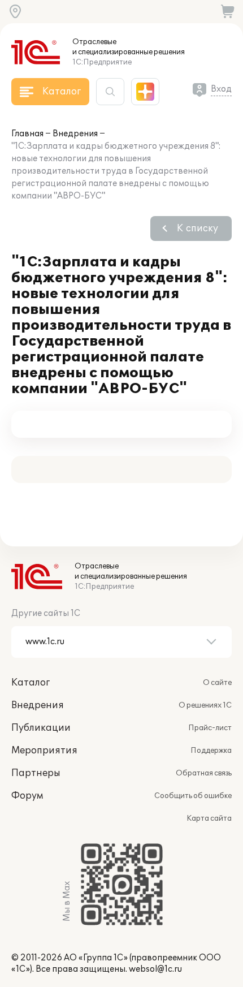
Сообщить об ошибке (193, 795)
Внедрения (75, 134)
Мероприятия (44, 750)
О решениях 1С (205, 705)
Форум (27, 795)
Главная (27, 134)
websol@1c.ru (155, 969)
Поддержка (211, 750)
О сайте (217, 682)
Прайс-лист (210, 727)
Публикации (41, 728)
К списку (197, 228)
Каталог (30, 682)
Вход (221, 89)
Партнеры (35, 773)
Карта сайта (209, 818)
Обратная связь (204, 773)
